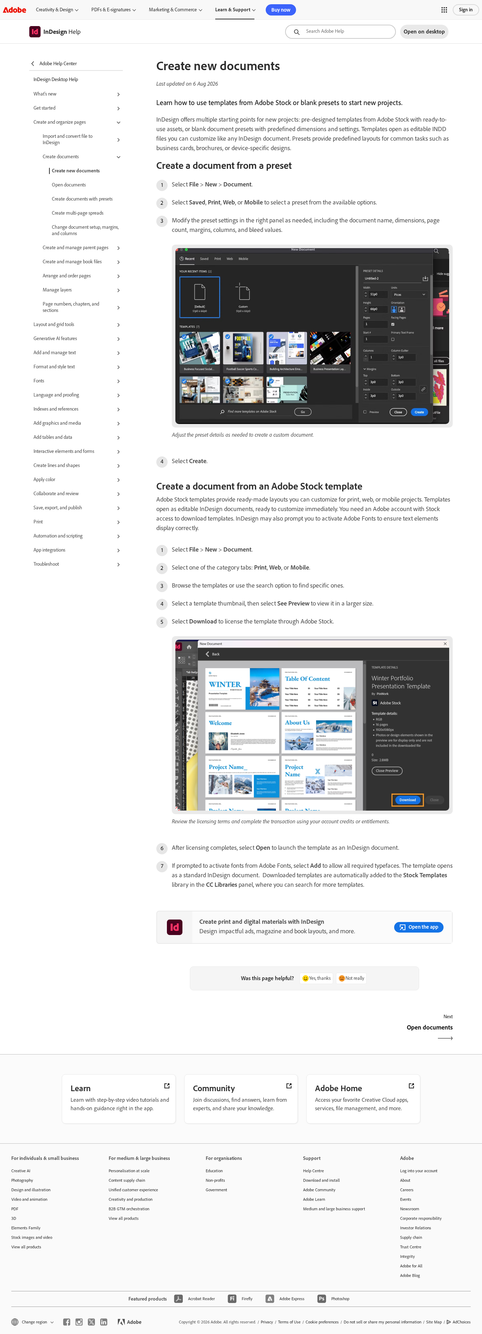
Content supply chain (127, 1180)
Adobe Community (319, 1189)
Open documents (69, 185)
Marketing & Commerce (173, 10)
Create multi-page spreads (77, 213)
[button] (444, 10)
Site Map (434, 1322)
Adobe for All (411, 1266)
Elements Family (26, 1227)
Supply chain (411, 1237)
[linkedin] (103, 1322)
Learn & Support (232, 10)
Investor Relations (415, 1227)
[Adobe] (14, 9)
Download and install (321, 1180)
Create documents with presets (82, 199)
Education (214, 1170)
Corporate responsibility (421, 1218)
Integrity (407, 1256)
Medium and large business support (334, 1208)
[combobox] (340, 32)
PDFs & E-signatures (111, 10)
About (405, 1180)
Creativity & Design (54, 10)
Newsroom (409, 1208)
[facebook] (66, 1322)
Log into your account (419, 1170)
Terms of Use (289, 1322)
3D (13, 1218)
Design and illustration (30, 1189)
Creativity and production (130, 1199)
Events (405, 1199)
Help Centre (313, 1170)
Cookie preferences (322, 1322)
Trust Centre (410, 1246)
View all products (26, 1246)
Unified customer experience (133, 1189)
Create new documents (76, 171)
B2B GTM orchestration (129, 1208)
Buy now (280, 10)
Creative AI (20, 1170)
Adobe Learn (314, 1199)
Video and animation (29, 1199)
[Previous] (229, 1033)
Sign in (466, 10)
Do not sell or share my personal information (382, 1322)
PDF (14, 1208)
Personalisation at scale (129, 1170)
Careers (407, 1189)
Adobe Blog (410, 1275)
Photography (22, 1180)
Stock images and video (31, 1237)
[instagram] (79, 1322)
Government (216, 1189)
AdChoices (462, 1322)
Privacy (267, 1322)
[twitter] (91, 1322)
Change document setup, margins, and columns (85, 230)
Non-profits (215, 1180)
